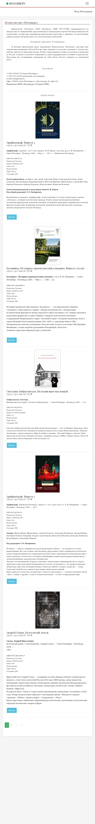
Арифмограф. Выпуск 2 (21, 142)
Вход (76, 11)
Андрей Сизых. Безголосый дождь (28, 632)
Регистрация (86, 11)
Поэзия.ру (17, 3)
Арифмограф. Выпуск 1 (21, 496)
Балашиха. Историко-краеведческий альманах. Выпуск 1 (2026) (45, 268)
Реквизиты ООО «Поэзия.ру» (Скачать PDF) (28, 84)
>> (22, 725)
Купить (11, 217)
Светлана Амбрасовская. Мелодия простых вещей (37, 391)
